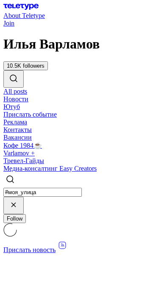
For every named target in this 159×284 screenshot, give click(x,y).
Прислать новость (29, 249)
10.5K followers (26, 66)
